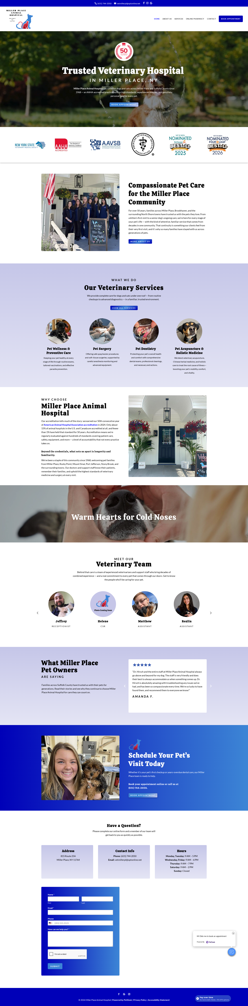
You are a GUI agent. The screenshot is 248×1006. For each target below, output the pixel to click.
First (49, 903)
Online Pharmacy (195, 19)
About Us (167, 19)
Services (179, 19)
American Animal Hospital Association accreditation (71, 424)
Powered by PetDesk (122, 1000)
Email (51, 908)
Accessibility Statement (159, 1000)
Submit (55, 966)
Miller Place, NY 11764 (68, 859)
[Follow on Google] (124, 994)
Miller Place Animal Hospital (88, 88)
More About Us (140, 241)
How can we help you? (58, 929)
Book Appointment (231, 19)
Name (51, 894)
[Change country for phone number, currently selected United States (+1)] (51, 923)
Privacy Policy (139, 1000)
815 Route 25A (68, 856)
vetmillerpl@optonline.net (128, 3)
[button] (232, 952)
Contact (211, 19)
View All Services (124, 308)
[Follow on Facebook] (119, 994)
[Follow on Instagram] (129, 994)
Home (157, 19)
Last (83, 903)
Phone (51, 918)
